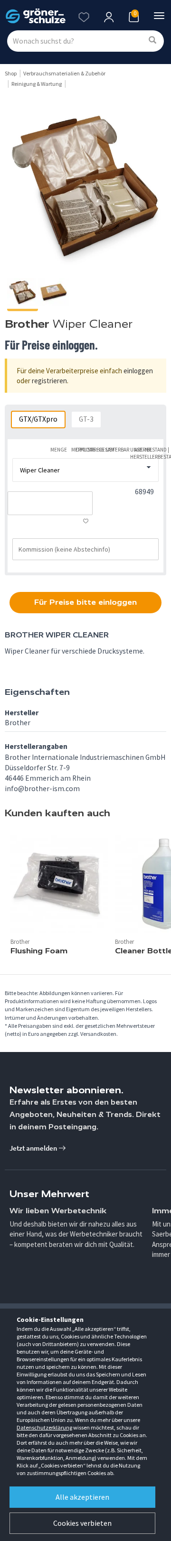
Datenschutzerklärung (44, 1427)
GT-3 (86, 419)
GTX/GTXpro (38, 419)
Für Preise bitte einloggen (85, 602)
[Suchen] (152, 40)
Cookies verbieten (82, 1523)
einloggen (138, 370)
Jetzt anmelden (34, 1148)
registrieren (49, 380)
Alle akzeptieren (82, 1497)
